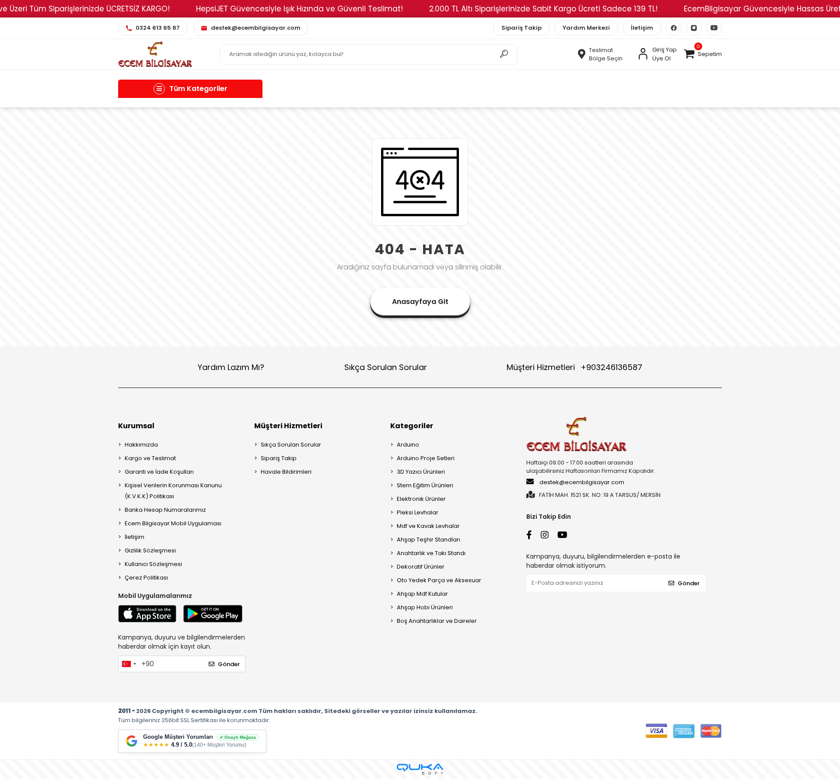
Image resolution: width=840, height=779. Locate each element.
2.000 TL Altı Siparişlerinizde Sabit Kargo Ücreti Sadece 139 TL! (543, 8)
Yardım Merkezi (586, 28)
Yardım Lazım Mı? (231, 367)
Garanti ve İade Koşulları (159, 472)
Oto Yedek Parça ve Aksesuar (439, 580)
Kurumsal (136, 426)
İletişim (642, 28)
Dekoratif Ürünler (420, 566)
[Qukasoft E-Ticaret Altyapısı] (420, 769)
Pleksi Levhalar (417, 512)
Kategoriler (411, 426)
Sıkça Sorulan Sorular (385, 367)
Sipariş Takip (521, 28)
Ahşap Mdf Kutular (422, 594)
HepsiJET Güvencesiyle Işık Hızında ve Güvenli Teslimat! (299, 8)
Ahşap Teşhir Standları (428, 539)
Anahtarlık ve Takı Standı (431, 553)
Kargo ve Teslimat (150, 458)
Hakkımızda (141, 444)
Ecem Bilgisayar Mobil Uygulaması (173, 523)
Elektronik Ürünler (421, 499)
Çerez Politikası (146, 577)
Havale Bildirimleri (286, 472)
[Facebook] (674, 28)
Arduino (408, 444)
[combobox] (129, 664)
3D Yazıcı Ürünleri (421, 472)
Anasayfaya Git (420, 302)
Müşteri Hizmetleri (574, 367)
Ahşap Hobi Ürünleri (425, 607)
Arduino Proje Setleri (426, 458)
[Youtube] (714, 28)
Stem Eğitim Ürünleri (425, 485)
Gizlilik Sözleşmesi (150, 550)
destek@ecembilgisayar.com (581, 482)
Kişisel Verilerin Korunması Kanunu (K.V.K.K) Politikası (173, 490)
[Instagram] (694, 28)
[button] (702, 54)
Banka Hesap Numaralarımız (165, 510)
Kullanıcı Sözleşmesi (153, 564)
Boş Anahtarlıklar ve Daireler (437, 621)
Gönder (229, 664)
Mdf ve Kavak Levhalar (428, 526)
